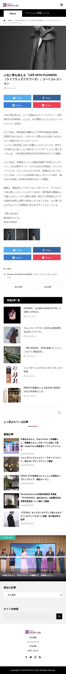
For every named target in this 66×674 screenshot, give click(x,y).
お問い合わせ (33, 651)
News (13, 13)
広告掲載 (33, 646)
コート (36, 274)
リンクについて (33, 642)
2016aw (10, 274)
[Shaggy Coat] (34, 238)
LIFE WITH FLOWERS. (23, 274)
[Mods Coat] (22, 238)
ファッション (45, 274)
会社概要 (33, 637)
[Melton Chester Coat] (9, 238)
